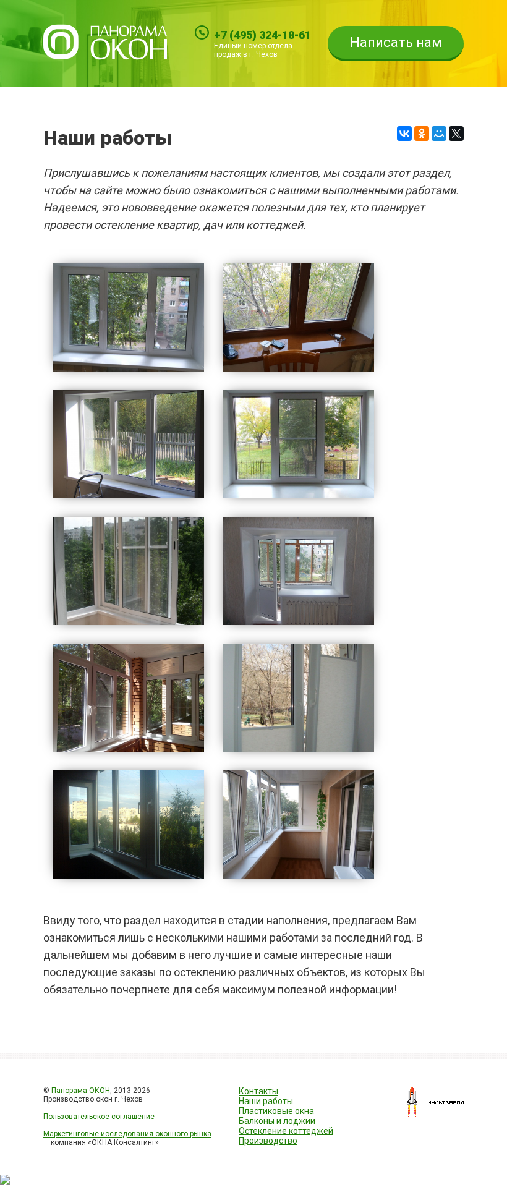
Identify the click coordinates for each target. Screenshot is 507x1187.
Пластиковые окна (276, 1111)
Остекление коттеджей (286, 1131)
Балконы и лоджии (277, 1121)
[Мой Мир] (439, 133)
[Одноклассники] (421, 133)
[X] (456, 133)
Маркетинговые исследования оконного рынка (127, 1134)
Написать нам (396, 42)
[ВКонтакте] (404, 133)
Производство (268, 1141)
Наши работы (266, 1101)
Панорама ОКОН (80, 1090)
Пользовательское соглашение (99, 1116)
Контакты (258, 1091)
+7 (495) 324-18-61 (262, 34)
